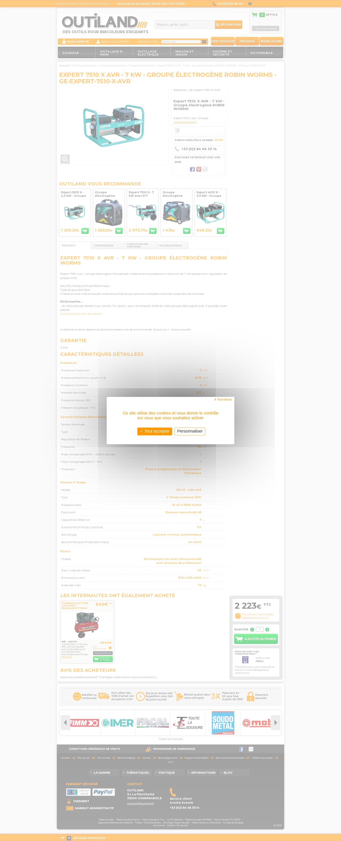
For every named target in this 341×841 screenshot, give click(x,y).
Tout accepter (156, 431)
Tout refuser (224, 399)
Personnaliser (190, 431)
